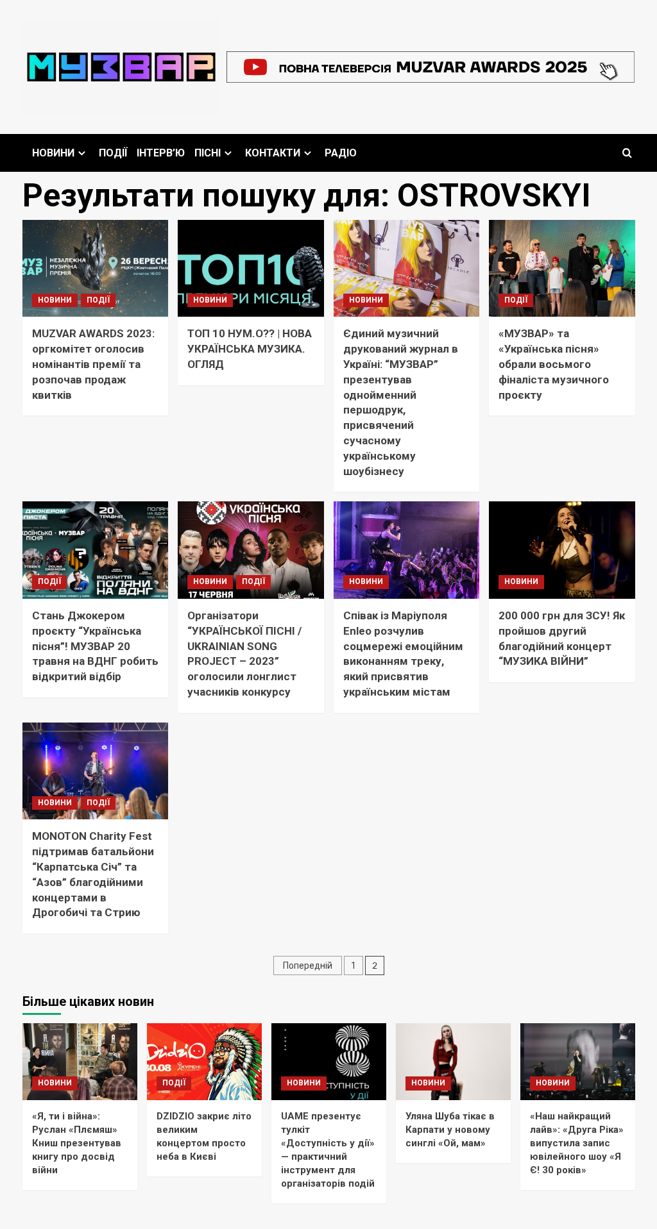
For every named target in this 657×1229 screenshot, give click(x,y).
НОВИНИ (53, 153)
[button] (627, 153)
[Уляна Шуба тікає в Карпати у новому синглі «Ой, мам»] (453, 1061)
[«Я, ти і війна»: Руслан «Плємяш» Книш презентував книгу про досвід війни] (79, 1061)
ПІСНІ (207, 153)
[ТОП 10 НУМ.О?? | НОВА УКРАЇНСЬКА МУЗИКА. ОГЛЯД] (251, 268)
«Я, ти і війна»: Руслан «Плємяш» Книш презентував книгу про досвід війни (76, 1143)
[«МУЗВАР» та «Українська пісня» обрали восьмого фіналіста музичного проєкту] (562, 268)
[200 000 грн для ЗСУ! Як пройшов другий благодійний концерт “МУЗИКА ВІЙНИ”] (562, 550)
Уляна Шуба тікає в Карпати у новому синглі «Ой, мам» (450, 1129)
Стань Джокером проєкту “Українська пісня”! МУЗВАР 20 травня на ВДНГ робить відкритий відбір (95, 646)
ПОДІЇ (113, 153)
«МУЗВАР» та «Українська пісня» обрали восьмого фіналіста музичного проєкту (554, 364)
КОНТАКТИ (272, 153)
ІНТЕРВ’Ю (161, 153)
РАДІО (341, 153)
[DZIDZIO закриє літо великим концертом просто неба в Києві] (204, 1061)
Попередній (307, 965)
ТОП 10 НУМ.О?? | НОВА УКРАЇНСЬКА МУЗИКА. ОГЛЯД (249, 349)
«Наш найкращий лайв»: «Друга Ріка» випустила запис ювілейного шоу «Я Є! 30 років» (577, 1143)
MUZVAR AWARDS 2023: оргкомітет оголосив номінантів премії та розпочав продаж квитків (93, 364)
